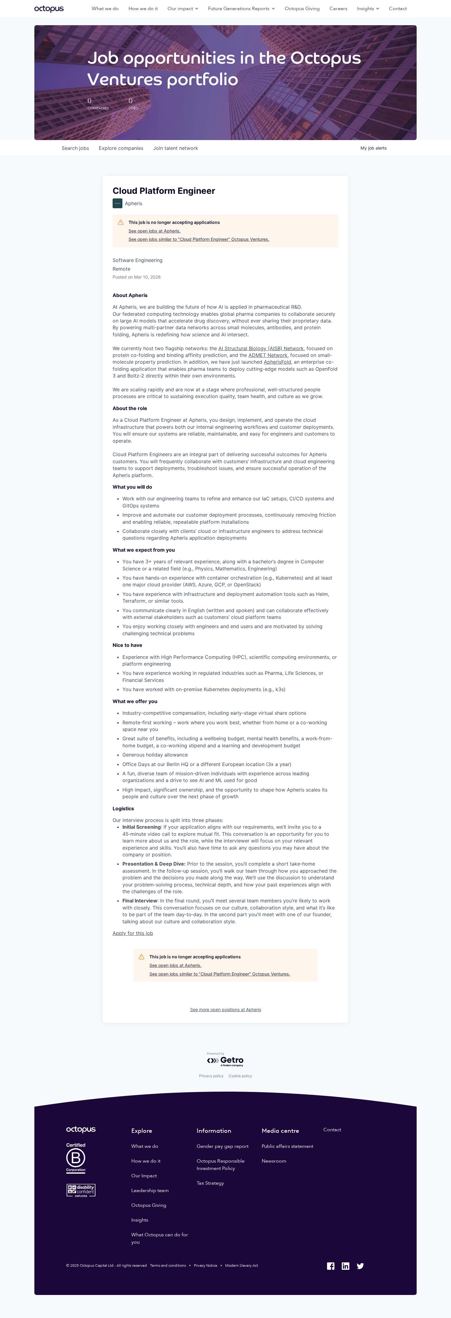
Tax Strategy (210, 1183)
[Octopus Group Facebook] (330, 1266)
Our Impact (144, 1175)
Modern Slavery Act (241, 1265)
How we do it (143, 8)
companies (121, 148)
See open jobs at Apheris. (155, 230)
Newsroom (274, 1161)
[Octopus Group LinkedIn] (345, 1266)
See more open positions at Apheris (225, 1009)
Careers (338, 8)
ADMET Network (268, 355)
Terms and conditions (168, 1265)
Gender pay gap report (223, 1146)
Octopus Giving (302, 8)
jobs (75, 148)
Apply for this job (133, 933)
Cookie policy (240, 1076)
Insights (139, 1220)
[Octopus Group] (49, 8)
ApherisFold (277, 362)
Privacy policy (211, 1076)
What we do (105, 8)
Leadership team (150, 1190)
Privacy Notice (205, 1265)
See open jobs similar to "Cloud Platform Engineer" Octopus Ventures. (199, 239)
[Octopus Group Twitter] (360, 1266)
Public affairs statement (287, 1146)
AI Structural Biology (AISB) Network (261, 348)
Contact (398, 8)
